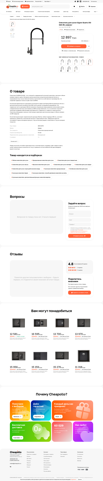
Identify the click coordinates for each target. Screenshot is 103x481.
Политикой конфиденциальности (76, 230)
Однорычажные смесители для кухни (43, 160)
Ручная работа (47, 471)
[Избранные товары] (74, 6)
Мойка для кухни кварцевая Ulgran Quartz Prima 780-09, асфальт (83, 338)
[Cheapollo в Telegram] (75, 1)
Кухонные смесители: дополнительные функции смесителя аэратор (31, 177)
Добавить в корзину (75, 46)
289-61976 (66, 27)
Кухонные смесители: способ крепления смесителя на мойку (49, 173)
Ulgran (40, 128)
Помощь (29, 460)
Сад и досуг (46, 460)
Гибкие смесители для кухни (20, 160)
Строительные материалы (44, 11)
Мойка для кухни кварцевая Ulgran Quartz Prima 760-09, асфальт (61, 338)
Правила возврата (60, 477)
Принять (80, 479)
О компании (80, 454)
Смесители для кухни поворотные (67, 160)
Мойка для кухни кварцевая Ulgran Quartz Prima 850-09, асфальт (39, 372)
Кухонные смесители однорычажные (54, 169)
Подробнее (73, 479)
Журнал (29, 462)
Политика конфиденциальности (86, 477)
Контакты (94, 1)
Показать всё (14, 141)
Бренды (79, 460)
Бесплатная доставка (18, 1)
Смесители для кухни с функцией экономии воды (26, 169)
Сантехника (56, 11)
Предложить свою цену (84, 50)
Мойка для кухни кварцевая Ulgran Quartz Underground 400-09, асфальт (83, 372)
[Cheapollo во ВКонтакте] (10, 467)
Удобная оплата (29, 1)
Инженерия (46, 467)
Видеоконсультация (70, 29)
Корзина (93, 6)
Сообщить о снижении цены (69, 50)
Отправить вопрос (78, 236)
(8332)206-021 (86, 1)
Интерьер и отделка (29, 11)
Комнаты (46, 469)
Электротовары (86, 11)
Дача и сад (65, 11)
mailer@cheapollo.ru (15, 463)
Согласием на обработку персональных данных (78, 231)
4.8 (62, 29)
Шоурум (29, 464)
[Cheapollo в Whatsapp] (78, 1)
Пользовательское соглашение (71, 477)
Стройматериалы (48, 456)
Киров (9, 1)
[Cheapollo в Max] (80, 1)
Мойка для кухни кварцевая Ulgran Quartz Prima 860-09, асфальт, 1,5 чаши (40, 338)
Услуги (28, 467)
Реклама (62, 456)
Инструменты (75, 11)
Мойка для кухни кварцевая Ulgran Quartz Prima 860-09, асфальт (61, 372)
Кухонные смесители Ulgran (20, 173)
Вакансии (79, 458)
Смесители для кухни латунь (20, 164)
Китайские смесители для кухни (79, 169)
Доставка (29, 458)
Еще (95, 11)
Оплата (28, 456)
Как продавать (64, 454)
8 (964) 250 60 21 (14, 460)
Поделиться (81, 29)
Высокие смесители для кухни (41, 164)
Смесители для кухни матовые (62, 164)
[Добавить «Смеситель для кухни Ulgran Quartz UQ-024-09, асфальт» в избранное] (89, 46)
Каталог (26, 6)
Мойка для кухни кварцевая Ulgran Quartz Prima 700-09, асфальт (18, 338)
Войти (83, 6)
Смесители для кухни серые (83, 164)
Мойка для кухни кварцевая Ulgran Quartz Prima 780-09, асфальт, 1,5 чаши (18, 372)
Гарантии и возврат (31, 454)
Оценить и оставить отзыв (80, 292)
